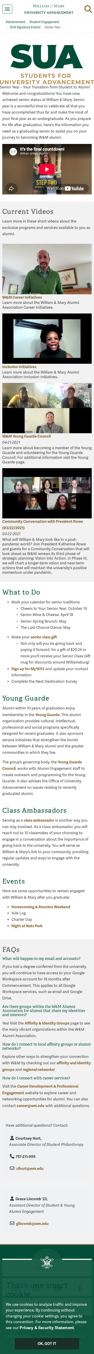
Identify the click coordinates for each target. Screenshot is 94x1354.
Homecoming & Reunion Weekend (40, 907)
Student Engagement (44, 22)
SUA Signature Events (25, 27)
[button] (88, 9)
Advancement (15, 22)
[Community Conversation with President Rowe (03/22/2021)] (47, 493)
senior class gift (44, 637)
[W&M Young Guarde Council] (47, 408)
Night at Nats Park (26, 926)
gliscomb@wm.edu (32, 1223)
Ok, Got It (47, 1343)
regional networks (38, 1069)
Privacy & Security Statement (47, 1327)
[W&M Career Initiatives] (47, 269)
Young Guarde (47, 714)
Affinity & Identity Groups (47, 1023)
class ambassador (39, 820)
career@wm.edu (30, 1105)
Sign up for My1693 (27, 668)
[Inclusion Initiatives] (47, 338)
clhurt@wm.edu (30, 1168)
